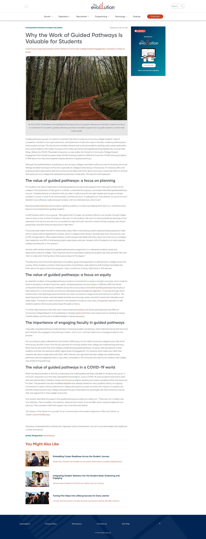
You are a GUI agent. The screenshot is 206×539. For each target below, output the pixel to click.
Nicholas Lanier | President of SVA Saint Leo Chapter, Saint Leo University (78, 483)
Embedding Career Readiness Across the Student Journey (81, 456)
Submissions (25, 524)
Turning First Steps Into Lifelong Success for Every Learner (81, 495)
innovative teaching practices (99, 287)
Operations (63, 16)
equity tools (81, 313)
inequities (67, 383)
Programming (101, 16)
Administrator (49, 435)
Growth (47, 16)
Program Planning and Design (49, 28)
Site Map (126, 524)
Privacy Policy (51, 524)
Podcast (136, 16)
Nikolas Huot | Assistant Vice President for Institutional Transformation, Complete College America (87, 461)
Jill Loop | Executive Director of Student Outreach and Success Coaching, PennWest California (86, 501)
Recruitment (81, 16)
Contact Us (102, 524)
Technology (120, 16)
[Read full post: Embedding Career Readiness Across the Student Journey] (37, 459)
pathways (44, 206)
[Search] (182, 6)
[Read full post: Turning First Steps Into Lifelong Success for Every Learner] (37, 498)
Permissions (77, 524)
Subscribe (155, 16)
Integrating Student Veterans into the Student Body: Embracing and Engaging (86, 476)
